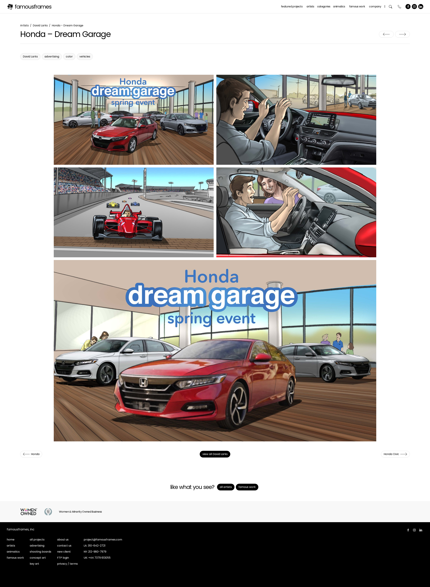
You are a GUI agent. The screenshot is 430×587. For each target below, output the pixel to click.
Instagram (414, 6)
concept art (38, 558)
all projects (37, 539)
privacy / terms (67, 564)
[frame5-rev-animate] (296, 212)
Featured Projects (292, 6)
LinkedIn (420, 6)
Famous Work (357, 6)
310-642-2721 (96, 546)
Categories (323, 6)
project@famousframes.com (103, 539)
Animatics (339, 6)
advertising (37, 546)
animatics (13, 552)
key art (34, 564)
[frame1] (134, 120)
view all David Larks (215, 454)
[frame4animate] (134, 212)
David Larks (40, 25)
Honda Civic (402, 34)
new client (64, 552)
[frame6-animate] (215, 350)
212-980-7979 (97, 552)
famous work (15, 558)
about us (63, 539)
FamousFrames (33, 6)
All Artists (226, 487)
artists (11, 546)
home (10, 539)
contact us (64, 546)
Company (375, 6)
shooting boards (40, 552)
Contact (399, 6)
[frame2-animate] (296, 120)
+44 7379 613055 (99, 558)
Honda (386, 34)
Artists (310, 6)
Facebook (408, 6)
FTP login (63, 558)
